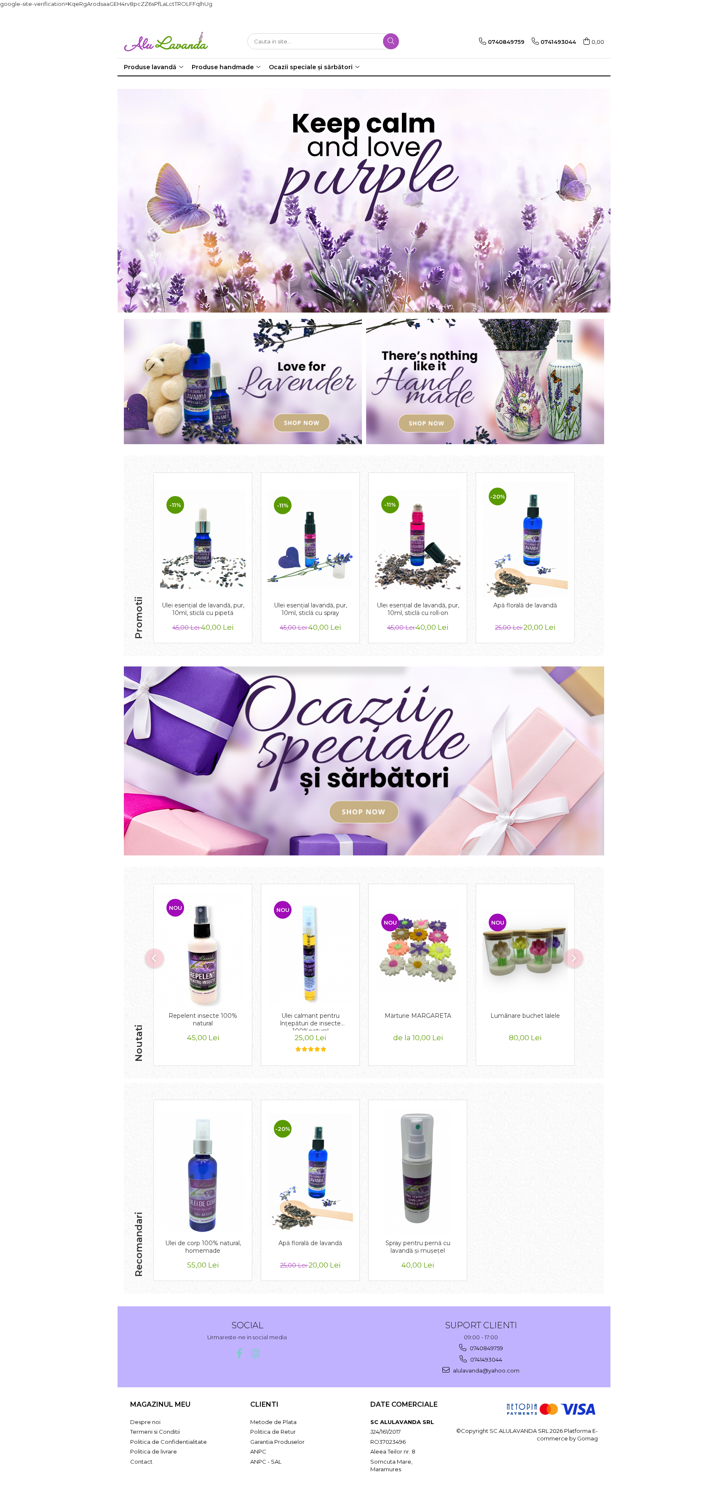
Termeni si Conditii (155, 1431)
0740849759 (485, 1348)
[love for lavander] (243, 381)
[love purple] (364, 201)
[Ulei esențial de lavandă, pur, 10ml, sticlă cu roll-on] (417, 539)
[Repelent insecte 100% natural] (203, 950)
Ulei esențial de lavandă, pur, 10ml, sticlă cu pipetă (203, 609)
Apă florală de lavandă (525, 605)
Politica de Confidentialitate (168, 1441)
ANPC (258, 1451)
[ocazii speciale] (364, 760)
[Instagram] (255, 1353)
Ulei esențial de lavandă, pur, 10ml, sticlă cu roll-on (418, 609)
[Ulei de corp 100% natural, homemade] (203, 1171)
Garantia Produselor (277, 1441)
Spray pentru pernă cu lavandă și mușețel (417, 1246)
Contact (141, 1461)
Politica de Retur (273, 1431)
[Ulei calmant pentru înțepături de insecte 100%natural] (310, 950)
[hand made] (485, 381)
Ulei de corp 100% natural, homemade (203, 1246)
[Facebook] (239, 1353)
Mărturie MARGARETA (418, 1016)
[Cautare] (391, 41)
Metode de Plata (273, 1422)
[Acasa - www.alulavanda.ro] (166, 41)
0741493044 (485, 1359)
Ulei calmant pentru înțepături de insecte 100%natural (310, 1021)
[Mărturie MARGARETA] (417, 950)
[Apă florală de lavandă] (525, 539)
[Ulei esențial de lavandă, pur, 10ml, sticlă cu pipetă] (203, 539)
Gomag (587, 1438)
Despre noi (145, 1422)
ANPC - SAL (265, 1461)
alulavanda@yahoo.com (485, 1370)
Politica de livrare (153, 1451)
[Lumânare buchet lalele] (525, 950)
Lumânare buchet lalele (525, 1016)
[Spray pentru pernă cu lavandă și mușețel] (417, 1172)
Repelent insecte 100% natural (203, 1019)
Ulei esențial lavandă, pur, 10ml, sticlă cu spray (310, 609)
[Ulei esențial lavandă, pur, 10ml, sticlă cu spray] (310, 539)
